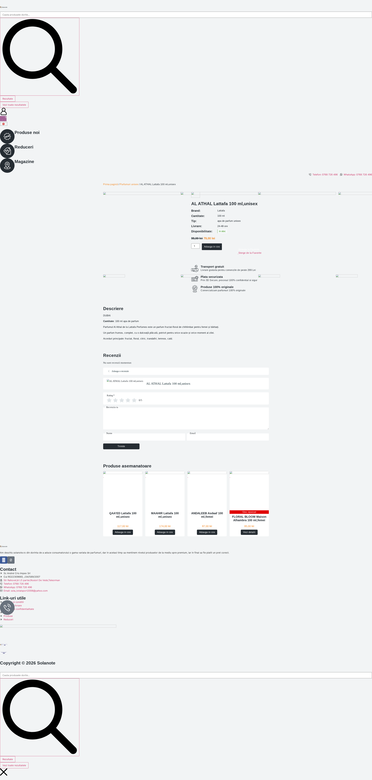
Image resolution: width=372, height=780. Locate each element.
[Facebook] (3, 560)
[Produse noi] (7, 136)
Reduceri (24, 147)
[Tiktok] (11, 560)
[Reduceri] (7, 151)
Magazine (24, 161)
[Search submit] (39, 57)
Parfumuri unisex (129, 184)
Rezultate (7, 98)
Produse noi (27, 132)
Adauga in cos (123, 532)
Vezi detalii (249, 532)
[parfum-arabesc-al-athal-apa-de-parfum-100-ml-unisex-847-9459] (142, 194)
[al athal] (297, 194)
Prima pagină (110, 184)
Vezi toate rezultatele (14, 104)
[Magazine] (7, 165)
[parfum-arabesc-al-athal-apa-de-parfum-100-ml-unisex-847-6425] (219, 194)
